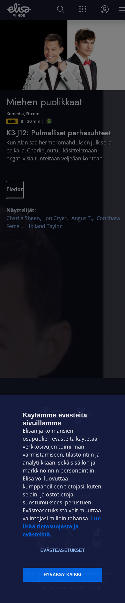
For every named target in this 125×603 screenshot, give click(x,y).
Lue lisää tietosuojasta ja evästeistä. (62, 526)
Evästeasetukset (62, 550)
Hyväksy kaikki (62, 574)
